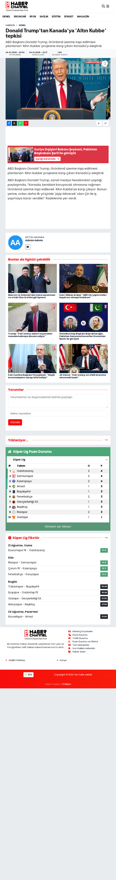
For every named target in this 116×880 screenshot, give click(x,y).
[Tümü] (106, 440)
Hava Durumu (79, 634)
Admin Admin (34, 240)
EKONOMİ (20, 16)
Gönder (15, 422)
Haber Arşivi (78, 651)
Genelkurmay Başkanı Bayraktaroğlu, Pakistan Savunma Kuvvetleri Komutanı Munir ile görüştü (82, 336)
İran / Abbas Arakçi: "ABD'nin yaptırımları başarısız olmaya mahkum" (83, 296)
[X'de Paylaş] (14, 123)
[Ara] (103, 6)
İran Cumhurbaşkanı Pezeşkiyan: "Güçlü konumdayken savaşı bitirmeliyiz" (31, 376)
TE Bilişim (66, 684)
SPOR (32, 16)
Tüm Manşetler (80, 645)
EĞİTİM (56, 16)
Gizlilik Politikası (17, 660)
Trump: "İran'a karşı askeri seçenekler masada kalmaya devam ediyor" (30, 335)
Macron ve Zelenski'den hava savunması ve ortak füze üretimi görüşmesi (31, 296)
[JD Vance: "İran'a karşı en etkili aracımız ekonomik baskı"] (83, 358)
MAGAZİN (83, 16)
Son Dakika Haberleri (83, 648)
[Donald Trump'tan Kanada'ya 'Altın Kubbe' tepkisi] (58, 89)
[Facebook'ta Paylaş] (9, 123)
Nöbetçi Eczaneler (82, 631)
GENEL (6, 16)
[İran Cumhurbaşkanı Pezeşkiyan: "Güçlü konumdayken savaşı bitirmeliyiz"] (32, 358)
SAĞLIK (44, 16)
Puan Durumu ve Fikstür (85, 641)
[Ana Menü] (107, 6)
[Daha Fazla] (25, 123)
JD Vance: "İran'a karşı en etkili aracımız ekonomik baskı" (82, 376)
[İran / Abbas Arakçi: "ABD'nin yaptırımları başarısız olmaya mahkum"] (83, 278)
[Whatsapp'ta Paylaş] (20, 123)
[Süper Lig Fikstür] (106, 538)
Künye (63, 660)
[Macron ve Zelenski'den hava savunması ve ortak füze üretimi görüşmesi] (32, 278)
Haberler (10, 25)
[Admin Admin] (15, 242)
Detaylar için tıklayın (58, 526)
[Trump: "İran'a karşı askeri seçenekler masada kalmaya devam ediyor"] (32, 317)
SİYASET (69, 16)
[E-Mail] (27, 247)
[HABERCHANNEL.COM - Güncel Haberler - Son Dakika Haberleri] (17, 6)
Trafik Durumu (80, 638)
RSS (29, 674)
